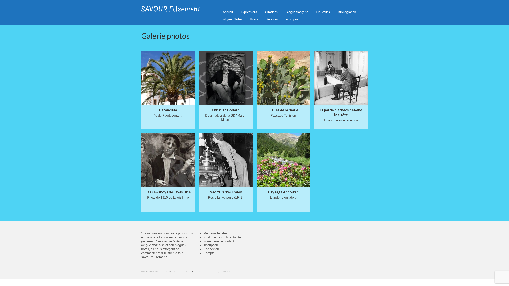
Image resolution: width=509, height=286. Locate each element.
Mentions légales (215, 233)
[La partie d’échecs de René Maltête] (341, 78)
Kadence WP (195, 272)
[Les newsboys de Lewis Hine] (168, 160)
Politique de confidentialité (222, 237)
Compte (209, 253)
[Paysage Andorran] (283, 160)
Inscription (210, 245)
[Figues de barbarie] (283, 78)
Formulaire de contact (218, 241)
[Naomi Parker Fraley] (226, 160)
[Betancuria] (168, 78)
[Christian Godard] (226, 78)
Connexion (211, 249)
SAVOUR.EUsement (170, 9)
